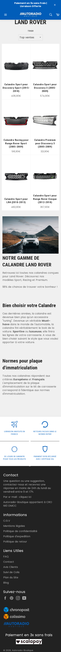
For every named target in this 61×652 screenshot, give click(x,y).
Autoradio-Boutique (22, 650)
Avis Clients (10, 567)
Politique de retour (15, 541)
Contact (8, 562)
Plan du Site (10, 577)
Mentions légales (14, 526)
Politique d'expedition (16, 536)
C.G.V (6, 521)
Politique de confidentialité (20, 531)
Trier (31, 31)
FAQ (6, 556)
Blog (6, 583)
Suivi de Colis (11, 572)
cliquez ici (25, 497)
